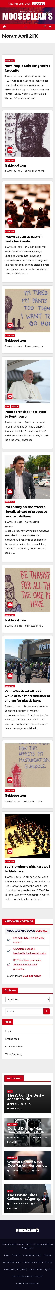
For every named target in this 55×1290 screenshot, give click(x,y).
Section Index (35, 1269)
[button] (45, 26)
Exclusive (9, 61)
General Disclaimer (12, 1262)
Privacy (48, 1262)
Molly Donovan (37, 76)
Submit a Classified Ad (22, 1276)
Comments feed (14, 1046)
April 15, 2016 (15, 422)
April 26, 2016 (15, 76)
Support (39, 1276)
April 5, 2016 (14, 706)
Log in (8, 1031)
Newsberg (45, 1244)
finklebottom (15, 165)
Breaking (12, 1158)
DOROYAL (41, 930)
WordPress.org (13, 1054)
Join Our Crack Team (33, 1262)
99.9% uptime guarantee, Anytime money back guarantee (27, 964)
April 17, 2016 (15, 346)
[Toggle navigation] (25, 27)
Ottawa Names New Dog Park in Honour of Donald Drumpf (26, 1165)
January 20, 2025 (20, 1170)
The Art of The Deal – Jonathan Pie (25, 1097)
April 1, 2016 (14, 877)
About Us (16, 1255)
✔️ (8, 939)
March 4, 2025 (18, 1104)
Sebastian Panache (37, 706)
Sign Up (47, 1269)
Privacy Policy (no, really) (15, 1269)
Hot (7, 407)
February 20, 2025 (20, 1137)
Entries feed (12, 1038)
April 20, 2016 (15, 247)
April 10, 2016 (15, 626)
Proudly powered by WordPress (17, 1244)
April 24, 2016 (15, 171)
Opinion (15, 407)
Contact (47, 1255)
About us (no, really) (32, 1255)
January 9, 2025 (19, 1204)
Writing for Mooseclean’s (27, 1283)
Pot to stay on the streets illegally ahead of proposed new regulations (26, 511)
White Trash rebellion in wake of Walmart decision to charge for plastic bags (27, 696)
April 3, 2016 (14, 801)
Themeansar (27, 1248)
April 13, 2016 (15, 522)
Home (7, 1255)
